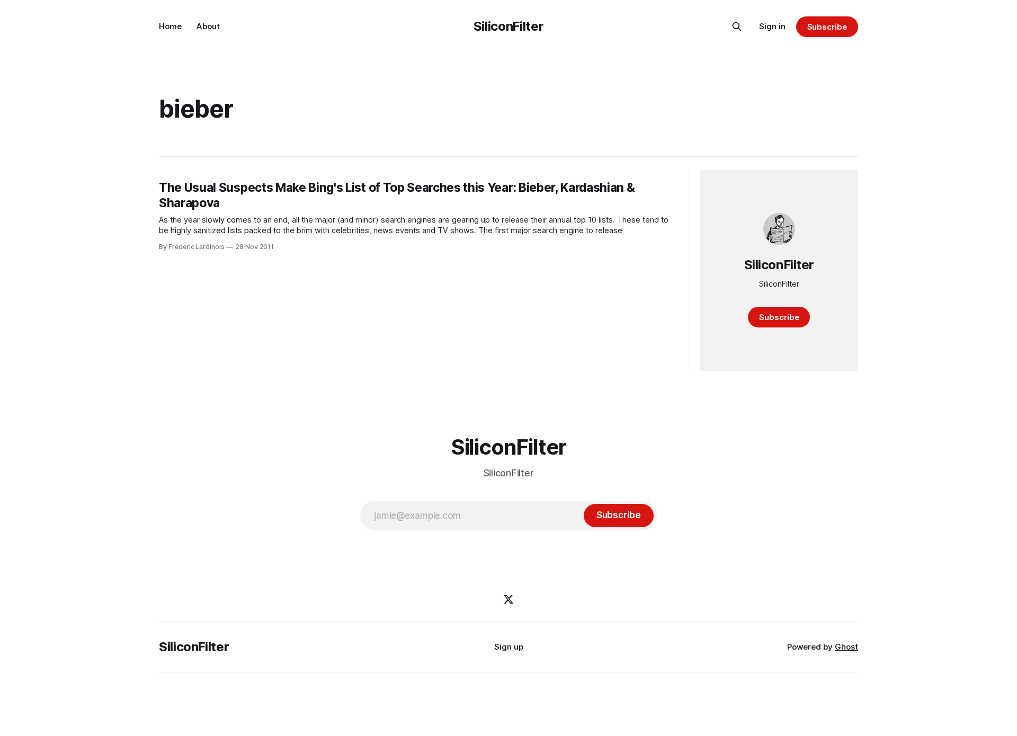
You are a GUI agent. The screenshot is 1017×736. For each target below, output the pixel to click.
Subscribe (827, 27)
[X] (508, 599)
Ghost (846, 647)
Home (170, 26)
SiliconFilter (508, 26)
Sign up (508, 647)
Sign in (772, 26)
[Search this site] (736, 26)
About (208, 26)
